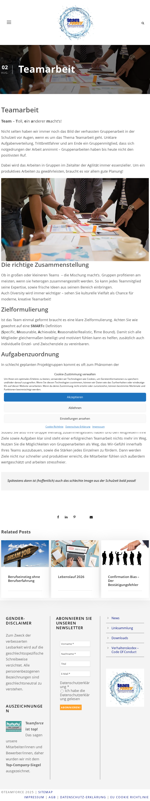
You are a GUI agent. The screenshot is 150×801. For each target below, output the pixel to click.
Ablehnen (75, 408)
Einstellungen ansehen (75, 418)
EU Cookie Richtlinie (129, 797)
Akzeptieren (75, 397)
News (116, 618)
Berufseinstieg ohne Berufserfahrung (24, 578)
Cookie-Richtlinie (54, 426)
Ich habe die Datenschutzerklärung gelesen (75, 695)
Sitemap (45, 792)
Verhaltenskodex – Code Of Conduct (125, 650)
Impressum (98, 426)
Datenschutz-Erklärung (77, 426)
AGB (52, 797)
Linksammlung (122, 628)
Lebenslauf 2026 (71, 576)
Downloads (120, 638)
